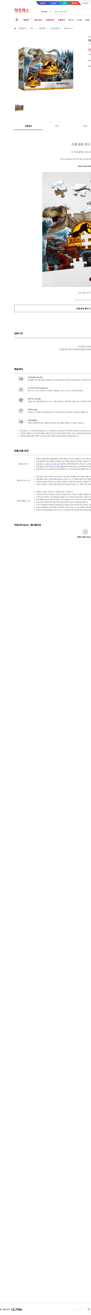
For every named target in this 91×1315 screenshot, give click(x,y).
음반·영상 (38, 19)
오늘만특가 (50, 19)
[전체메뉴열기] (16, 19)
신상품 (79, 19)
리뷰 (57, 125)
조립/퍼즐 (42, 28)
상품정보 (28, 125)
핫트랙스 (45, 11)
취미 (31, 28)
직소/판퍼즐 (54, 28)
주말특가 (61, 19)
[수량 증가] (81, 1309)
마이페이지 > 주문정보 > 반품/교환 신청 (49, 464)
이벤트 (87, 19)
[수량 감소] (74, 1309)
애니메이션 (68, 28)
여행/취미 (21, 28)
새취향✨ (27, 19)
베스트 (71, 19)
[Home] (15, 28)
